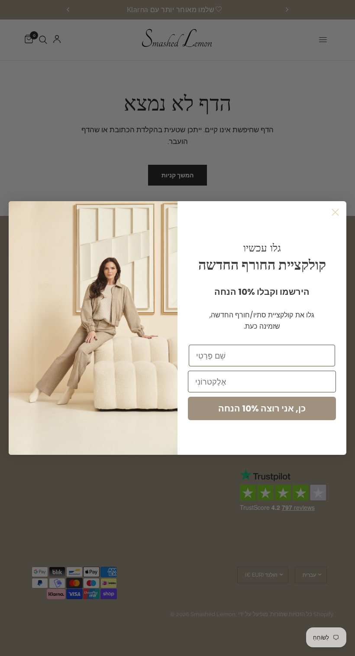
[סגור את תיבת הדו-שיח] (335, 212)
